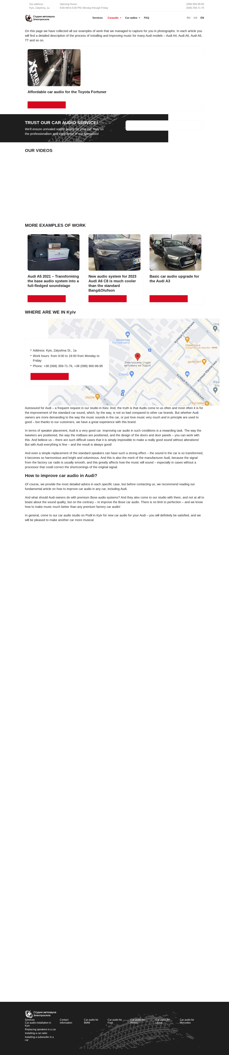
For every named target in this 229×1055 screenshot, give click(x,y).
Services (97, 17)
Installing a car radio (36, 1033)
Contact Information (66, 1021)
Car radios (131, 17)
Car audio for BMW (91, 1021)
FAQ (146, 17)
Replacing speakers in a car (40, 1029)
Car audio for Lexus (162, 1021)
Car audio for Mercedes (187, 1021)
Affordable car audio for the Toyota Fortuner (67, 92)
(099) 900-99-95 (195, 4)
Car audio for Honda (137, 1021)
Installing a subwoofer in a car (39, 1038)
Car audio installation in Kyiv (38, 1024)
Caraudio (113, 17)
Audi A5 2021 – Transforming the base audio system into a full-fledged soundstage (53, 281)
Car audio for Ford (115, 1021)
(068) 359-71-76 (195, 8)
